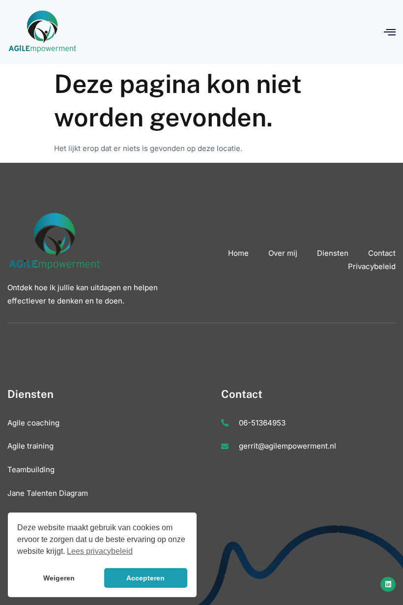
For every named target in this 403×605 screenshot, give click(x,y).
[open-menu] (390, 32)
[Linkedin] (388, 584)
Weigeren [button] (59, 578)
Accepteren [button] (145, 578)
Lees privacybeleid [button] (100, 551)
